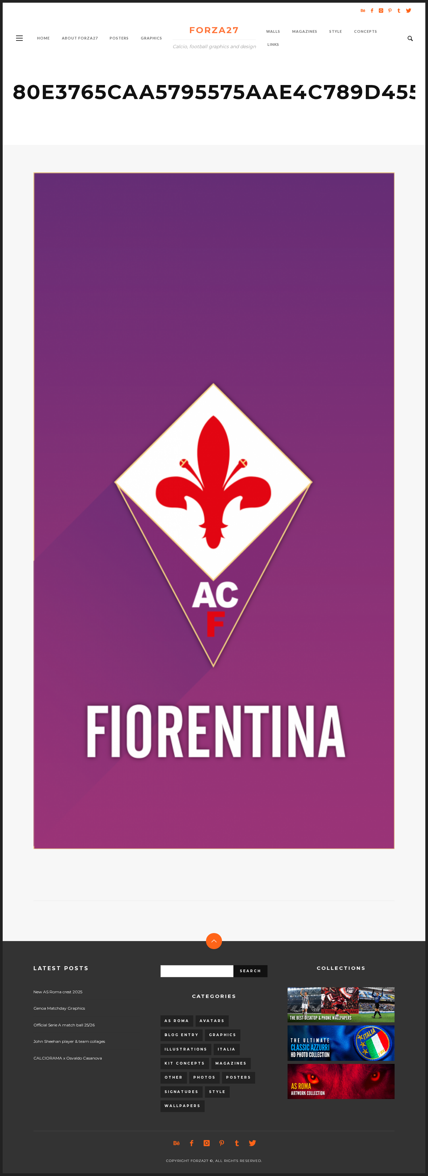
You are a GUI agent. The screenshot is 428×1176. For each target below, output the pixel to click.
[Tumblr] (399, 10)
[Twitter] (408, 10)
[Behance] (363, 10)
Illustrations (186, 1049)
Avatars (212, 1021)
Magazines (231, 1063)
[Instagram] (381, 10)
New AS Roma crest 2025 (57, 991)
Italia (227, 1049)
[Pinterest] (390, 10)
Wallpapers (183, 1106)
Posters (238, 1077)
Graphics (222, 1035)
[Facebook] (372, 10)
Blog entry (182, 1035)
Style (217, 1092)
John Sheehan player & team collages (69, 1041)
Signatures (182, 1092)
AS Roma (177, 1021)
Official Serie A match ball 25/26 (64, 1024)
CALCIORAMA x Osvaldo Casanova (67, 1058)
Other (174, 1077)
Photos (204, 1077)
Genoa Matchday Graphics (59, 1008)
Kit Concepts (185, 1063)
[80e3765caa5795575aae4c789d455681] (203, 510)
